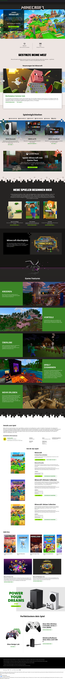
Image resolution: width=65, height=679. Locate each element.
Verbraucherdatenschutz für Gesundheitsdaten (7, 677)
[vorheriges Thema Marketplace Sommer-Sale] (4, 81)
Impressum (27, 677)
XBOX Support (25, 672)
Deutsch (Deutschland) (3, 675)
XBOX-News (21, 672)
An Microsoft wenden (17, 677)
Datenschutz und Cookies (33, 677)
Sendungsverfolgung (11, 673)
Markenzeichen (52, 677)
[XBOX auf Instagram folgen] (14, 670)
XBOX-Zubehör (16, 672)
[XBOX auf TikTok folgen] (18, 670)
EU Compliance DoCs (6, 678)
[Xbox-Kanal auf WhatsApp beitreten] (16, 670)
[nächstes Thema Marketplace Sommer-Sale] (61, 81)
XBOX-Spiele (7, 672)
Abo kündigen (23, 677)
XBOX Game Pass (11, 672)
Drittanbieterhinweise (51, 672)
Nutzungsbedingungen (46, 677)
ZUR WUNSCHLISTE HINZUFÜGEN (49, 476)
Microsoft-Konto (57, 672)
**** (51, 484)
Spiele (1, 674)
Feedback (29, 672)
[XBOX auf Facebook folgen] (10, 670)
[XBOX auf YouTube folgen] (20, 670)
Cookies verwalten (40, 677)
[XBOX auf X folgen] (12, 670)
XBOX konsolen (2, 672)
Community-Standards (34, 672)
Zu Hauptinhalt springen (3, 0)
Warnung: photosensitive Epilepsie (43, 672)
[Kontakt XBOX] (8, 670)
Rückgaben (6, 673)
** (44, 482)
